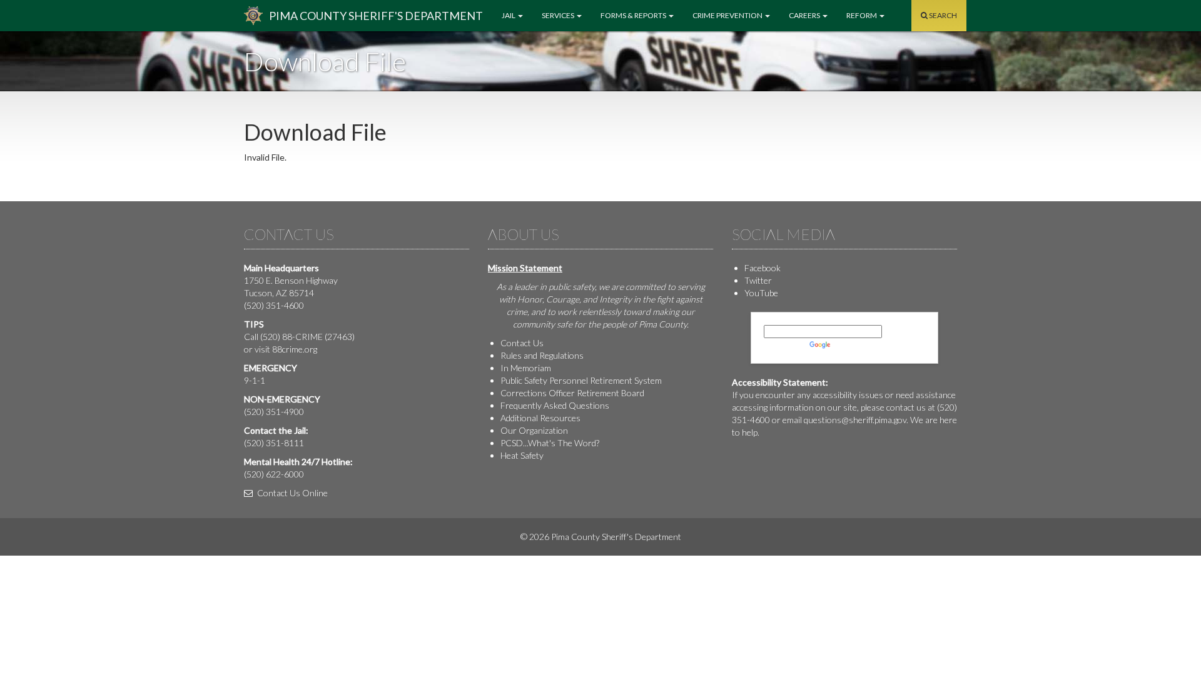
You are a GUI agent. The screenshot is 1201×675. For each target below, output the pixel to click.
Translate (851, 344)
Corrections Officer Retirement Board (572, 393)
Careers (805, 15)
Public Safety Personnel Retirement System (581, 380)
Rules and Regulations (542, 355)
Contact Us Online (291, 493)
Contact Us (522, 343)
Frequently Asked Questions (554, 405)
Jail (509, 15)
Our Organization (534, 430)
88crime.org (294, 349)
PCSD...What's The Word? (549, 443)
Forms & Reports (633, 15)
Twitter (758, 280)
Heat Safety (522, 455)
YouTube (761, 293)
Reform (862, 15)
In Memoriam (525, 367)
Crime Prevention (728, 15)
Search (942, 15)
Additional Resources (540, 417)
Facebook (762, 267)
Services (558, 15)
